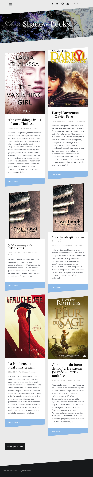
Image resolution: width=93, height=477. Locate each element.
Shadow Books (46, 23)
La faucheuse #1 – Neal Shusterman (22, 365)
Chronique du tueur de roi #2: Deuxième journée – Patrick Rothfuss (67, 370)
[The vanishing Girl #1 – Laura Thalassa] (25, 82)
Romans (34, 128)
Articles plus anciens (15, 446)
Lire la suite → (14, 181)
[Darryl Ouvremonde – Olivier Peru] (68, 77)
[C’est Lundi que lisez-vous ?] (25, 214)
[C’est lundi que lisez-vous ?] (68, 207)
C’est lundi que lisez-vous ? (68, 239)
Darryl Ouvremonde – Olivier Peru (67, 114)
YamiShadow (24, 128)
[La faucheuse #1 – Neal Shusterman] (25, 326)
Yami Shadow (11, 471)
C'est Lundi (78, 245)
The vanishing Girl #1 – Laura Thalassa (24, 122)
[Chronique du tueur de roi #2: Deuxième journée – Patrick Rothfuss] (68, 327)
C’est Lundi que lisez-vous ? (20, 246)
